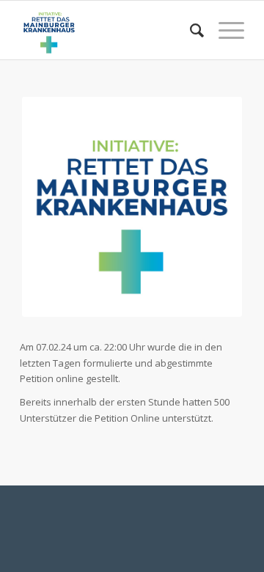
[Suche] (189, 30)
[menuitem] (189, 30)
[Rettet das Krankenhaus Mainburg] (109, 30)
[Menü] (224, 30)
